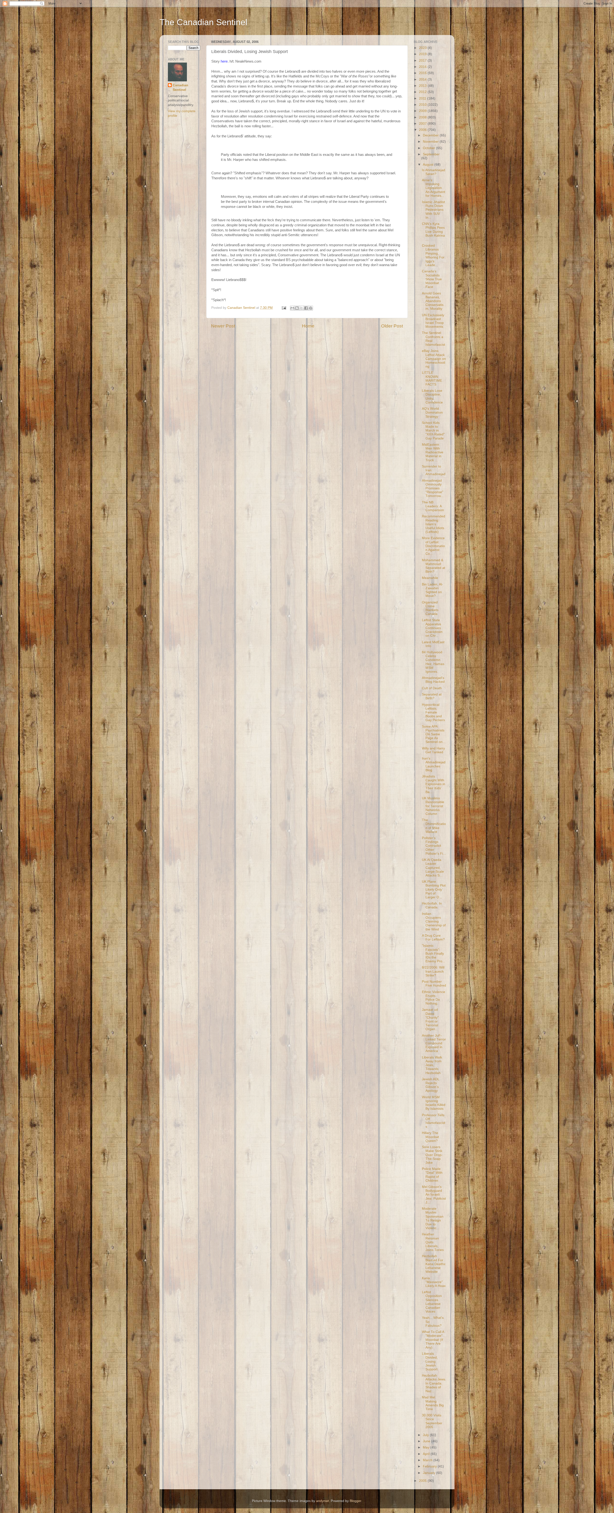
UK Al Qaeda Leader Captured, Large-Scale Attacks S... (433, 867)
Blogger (355, 1501)
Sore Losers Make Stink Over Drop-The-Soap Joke (432, 1154)
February (430, 1466)
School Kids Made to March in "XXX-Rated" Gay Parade (433, 430)
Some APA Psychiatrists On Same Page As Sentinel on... (433, 734)
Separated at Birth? (432, 696)
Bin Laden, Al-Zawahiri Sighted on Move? (432, 590)
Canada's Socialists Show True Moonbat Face (432, 279)
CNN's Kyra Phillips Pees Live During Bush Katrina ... (433, 231)
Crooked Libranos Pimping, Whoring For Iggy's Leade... (433, 255)
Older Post (392, 325)
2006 (423, 130)
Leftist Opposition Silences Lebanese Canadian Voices (432, 1301)
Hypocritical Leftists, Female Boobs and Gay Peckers (433, 712)
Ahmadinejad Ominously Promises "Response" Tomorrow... (432, 488)
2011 (423, 98)
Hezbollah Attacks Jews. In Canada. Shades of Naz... (434, 1383)
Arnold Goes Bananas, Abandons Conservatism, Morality (432, 301)
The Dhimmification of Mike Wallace (434, 826)
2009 (423, 111)
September (431, 154)
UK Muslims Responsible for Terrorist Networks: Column (433, 806)
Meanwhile (430, 578)
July (426, 1435)
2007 (423, 123)
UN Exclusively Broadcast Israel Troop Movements (433, 321)
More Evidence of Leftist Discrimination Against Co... (433, 545)
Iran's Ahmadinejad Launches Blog (433, 764)
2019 (423, 54)
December (431, 135)
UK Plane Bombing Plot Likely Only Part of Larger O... (434, 889)
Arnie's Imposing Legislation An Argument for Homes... (433, 188)
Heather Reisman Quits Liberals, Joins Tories (433, 1242)
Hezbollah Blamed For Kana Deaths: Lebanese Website (434, 1263)
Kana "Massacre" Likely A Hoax (434, 1282)
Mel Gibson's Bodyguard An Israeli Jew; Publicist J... (434, 1194)
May (426, 1447)
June (427, 1441)
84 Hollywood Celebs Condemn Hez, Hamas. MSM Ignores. (433, 661)
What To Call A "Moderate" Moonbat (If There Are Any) (433, 1339)
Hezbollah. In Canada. (432, 905)
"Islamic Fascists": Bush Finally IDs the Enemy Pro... (433, 953)
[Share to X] (301, 308)
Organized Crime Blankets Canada (430, 608)
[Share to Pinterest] (310, 308)
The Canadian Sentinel (203, 22)
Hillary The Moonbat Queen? (430, 1136)
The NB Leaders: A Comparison (433, 506)
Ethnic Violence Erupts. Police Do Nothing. (433, 997)
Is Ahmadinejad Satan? (433, 172)
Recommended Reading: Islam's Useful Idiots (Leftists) (433, 524)
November (431, 141)
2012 (423, 92)
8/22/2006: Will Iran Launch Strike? (433, 971)
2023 (423, 48)
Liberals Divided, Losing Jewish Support (430, 1361)
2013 (423, 86)
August (428, 164)
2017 (423, 60)
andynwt (322, 1501)
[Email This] (292, 308)
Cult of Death (432, 688)
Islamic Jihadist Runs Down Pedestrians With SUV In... (433, 209)
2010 (423, 104)
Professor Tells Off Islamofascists (433, 1121)
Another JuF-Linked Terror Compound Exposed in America (434, 1043)
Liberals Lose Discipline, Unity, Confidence (432, 396)
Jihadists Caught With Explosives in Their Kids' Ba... (433, 784)
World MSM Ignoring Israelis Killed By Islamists (433, 1103)
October (429, 148)
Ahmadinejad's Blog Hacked (433, 679)
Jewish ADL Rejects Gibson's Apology (430, 1085)
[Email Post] (283, 308)
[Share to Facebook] (306, 308)
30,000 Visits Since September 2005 (432, 1421)
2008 (423, 117)
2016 (423, 67)
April (427, 1454)
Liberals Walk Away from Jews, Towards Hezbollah (432, 1065)
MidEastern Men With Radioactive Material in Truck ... (432, 452)
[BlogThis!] (297, 308)
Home (308, 325)
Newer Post (223, 325)
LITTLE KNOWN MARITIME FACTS (432, 378)
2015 (423, 73)
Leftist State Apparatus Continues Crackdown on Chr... (432, 627)
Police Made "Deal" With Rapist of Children (432, 1174)
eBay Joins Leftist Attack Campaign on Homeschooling (434, 358)
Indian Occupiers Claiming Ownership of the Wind (434, 921)
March (428, 1460)
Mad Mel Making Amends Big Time (433, 1403)
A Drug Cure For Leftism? (433, 937)
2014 (423, 79)
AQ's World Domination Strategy (432, 412)
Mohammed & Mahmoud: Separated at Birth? (433, 566)
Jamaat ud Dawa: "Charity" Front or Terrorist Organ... (430, 1019)
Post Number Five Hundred (434, 983)
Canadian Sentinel (180, 87)
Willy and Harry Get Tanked (433, 750)
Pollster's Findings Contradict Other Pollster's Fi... (434, 845)
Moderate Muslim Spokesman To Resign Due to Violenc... (432, 1218)
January (429, 1473)
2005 (423, 1481)
